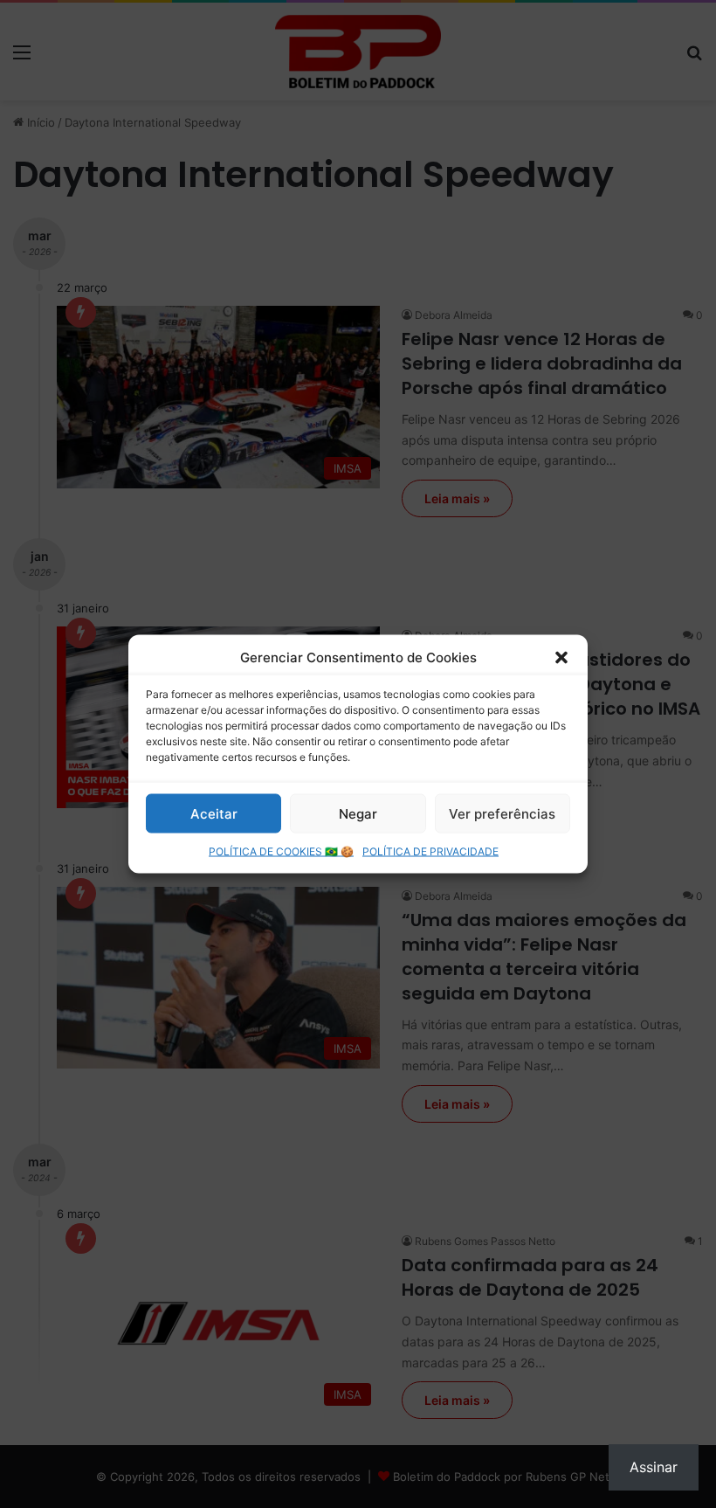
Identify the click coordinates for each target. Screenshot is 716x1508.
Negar (358, 813)
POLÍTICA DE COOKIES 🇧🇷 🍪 (281, 851)
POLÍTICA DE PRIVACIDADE (430, 851)
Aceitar (214, 813)
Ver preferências (502, 813)
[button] (561, 657)
